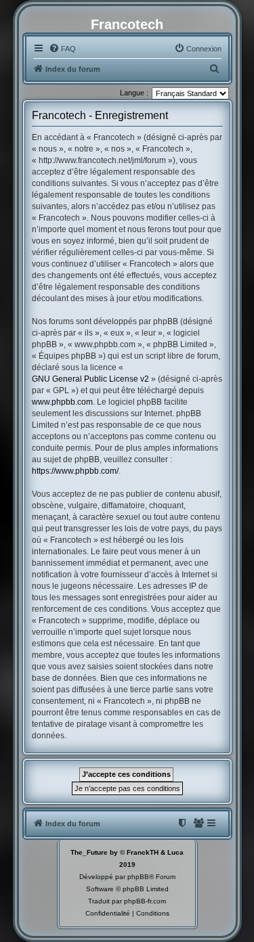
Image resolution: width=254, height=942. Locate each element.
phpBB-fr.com (145, 901)
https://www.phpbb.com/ (75, 471)
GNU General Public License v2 (90, 379)
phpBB (138, 876)
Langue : (134, 93)
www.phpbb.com (62, 402)
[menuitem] (62, 49)
